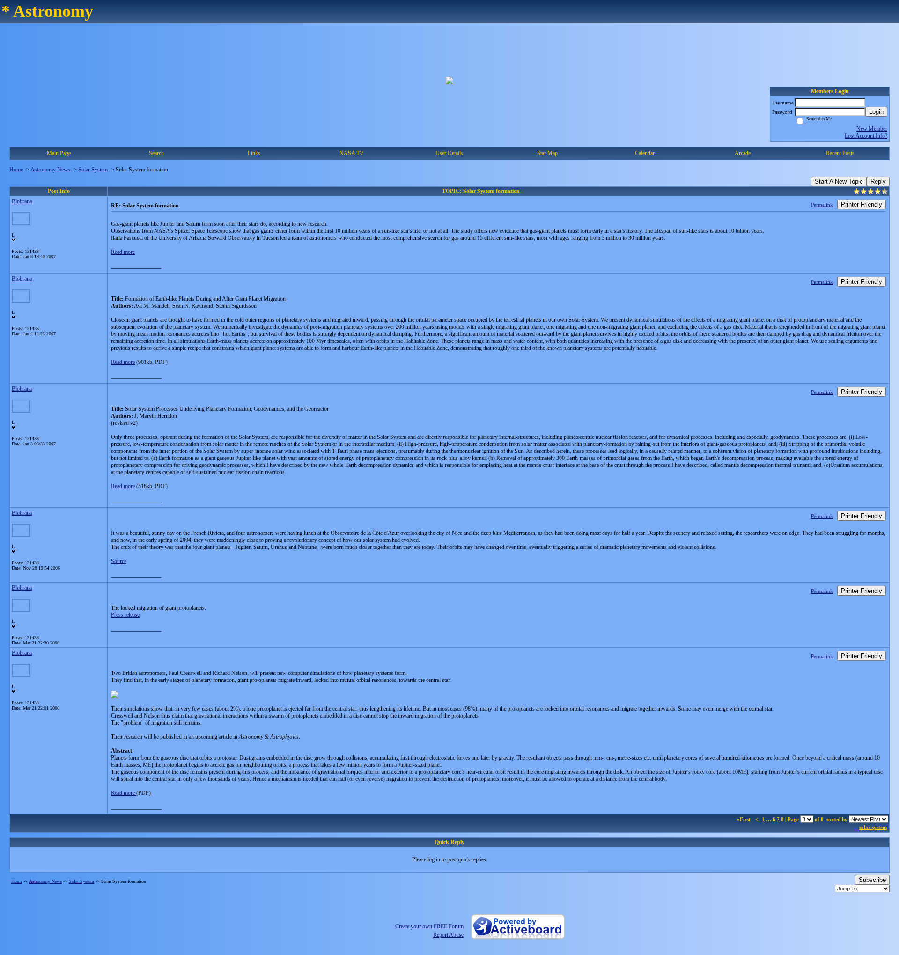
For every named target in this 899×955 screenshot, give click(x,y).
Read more (123, 252)
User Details (449, 153)
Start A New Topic (839, 181)
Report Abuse (448, 935)
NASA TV (351, 153)
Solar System (93, 169)
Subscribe (872, 879)
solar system (873, 827)
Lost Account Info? (866, 136)
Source (118, 561)
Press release (125, 615)
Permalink (822, 204)
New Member (871, 129)
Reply (878, 181)
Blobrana (22, 201)
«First (744, 819)
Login (876, 111)
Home (16, 169)
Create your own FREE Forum (429, 926)
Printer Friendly (861, 204)
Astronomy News (50, 169)
